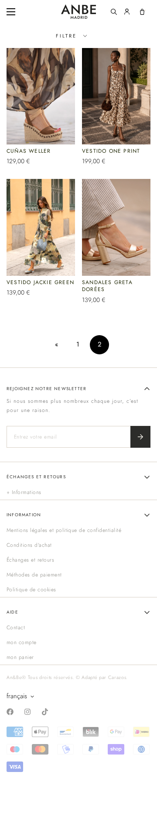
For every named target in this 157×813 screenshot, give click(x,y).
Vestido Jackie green (40, 282)
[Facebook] (10, 711)
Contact (16, 627)
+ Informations (24, 492)
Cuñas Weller (29, 151)
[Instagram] (27, 711)
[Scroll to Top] (141, 766)
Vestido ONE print (111, 151)
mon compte (22, 642)
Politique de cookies (31, 589)
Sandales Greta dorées (107, 286)
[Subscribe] (140, 437)
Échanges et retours (30, 560)
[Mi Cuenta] (127, 11)
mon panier (20, 657)
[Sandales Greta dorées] (116, 227)
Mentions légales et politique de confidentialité (64, 530)
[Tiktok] (44, 711)
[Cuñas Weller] (41, 96)
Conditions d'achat (29, 545)
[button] (142, 11)
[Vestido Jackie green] (41, 227)
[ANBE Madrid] (78, 11)
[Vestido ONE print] (116, 96)
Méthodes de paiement (34, 575)
